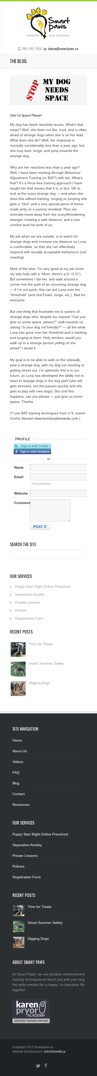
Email (18, 477)
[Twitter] (38, 1067)
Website (21, 493)
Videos (17, 762)
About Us (19, 751)
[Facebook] (46, 1067)
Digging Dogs (39, 683)
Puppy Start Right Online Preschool (42, 586)
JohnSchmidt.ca (54, 1051)
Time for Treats (41, 644)
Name (19, 467)
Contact (18, 794)
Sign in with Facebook (32, 451)
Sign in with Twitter (32, 446)
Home (17, 740)
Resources (20, 805)
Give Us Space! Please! (26, 115)
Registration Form (29, 618)
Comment (22, 503)
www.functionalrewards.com (56, 418)
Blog (15, 783)
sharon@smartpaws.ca (63, 48)
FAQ (15, 772)
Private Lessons (27, 602)
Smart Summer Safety (46, 663)
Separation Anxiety (29, 594)
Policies (21, 610)
